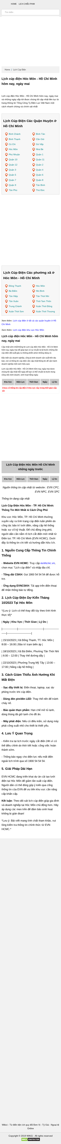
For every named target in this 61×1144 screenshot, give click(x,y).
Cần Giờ (40, 139)
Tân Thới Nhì (42, 296)
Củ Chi (12, 144)
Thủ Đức (40, 190)
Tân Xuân (13, 301)
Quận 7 (12, 180)
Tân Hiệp (13, 296)
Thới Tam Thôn (43, 301)
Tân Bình (40, 185)
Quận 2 (39, 164)
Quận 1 (39, 154)
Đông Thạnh (15, 286)
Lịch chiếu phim (27, 4)
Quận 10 (13, 159)
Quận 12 (13, 164)
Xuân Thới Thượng (45, 311)
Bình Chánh (14, 134)
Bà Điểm (13, 291)
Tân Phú (13, 190)
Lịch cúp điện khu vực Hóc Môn (28, 330)
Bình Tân (40, 134)
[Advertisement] (30, 34)
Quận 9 (12, 185)
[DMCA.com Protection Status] (30, 1140)
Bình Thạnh (14, 139)
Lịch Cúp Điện (19, 69)
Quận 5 (12, 175)
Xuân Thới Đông (44, 306)
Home (7, 69)
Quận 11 (40, 159)
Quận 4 (39, 169)
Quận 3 (12, 169)
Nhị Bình (40, 291)
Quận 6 (39, 175)
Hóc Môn (13, 149)
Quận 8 (39, 180)
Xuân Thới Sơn (16, 311)
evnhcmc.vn (48, 563)
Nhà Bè (39, 149)
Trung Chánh (15, 306)
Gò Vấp (39, 144)
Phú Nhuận (14, 154)
